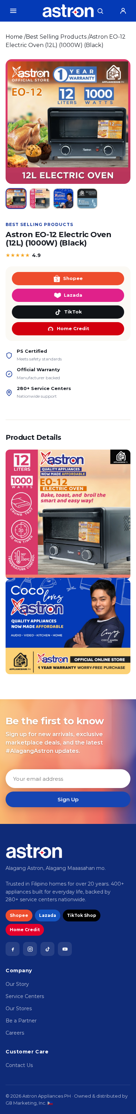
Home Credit (73, 328)
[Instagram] (30, 949)
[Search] (100, 10)
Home (14, 36)
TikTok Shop (81, 915)
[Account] (123, 10)
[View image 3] (63, 198)
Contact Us (19, 1065)
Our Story (17, 984)
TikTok (73, 311)
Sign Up (68, 799)
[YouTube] (65, 949)
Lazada (73, 295)
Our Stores (19, 1008)
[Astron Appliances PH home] (68, 11)
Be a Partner (21, 1021)
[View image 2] (39, 198)
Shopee (73, 278)
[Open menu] (13, 10)
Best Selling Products (56, 36)
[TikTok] (47, 949)
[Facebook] (13, 949)
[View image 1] (16, 198)
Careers (15, 1033)
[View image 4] (87, 198)
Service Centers (25, 996)
